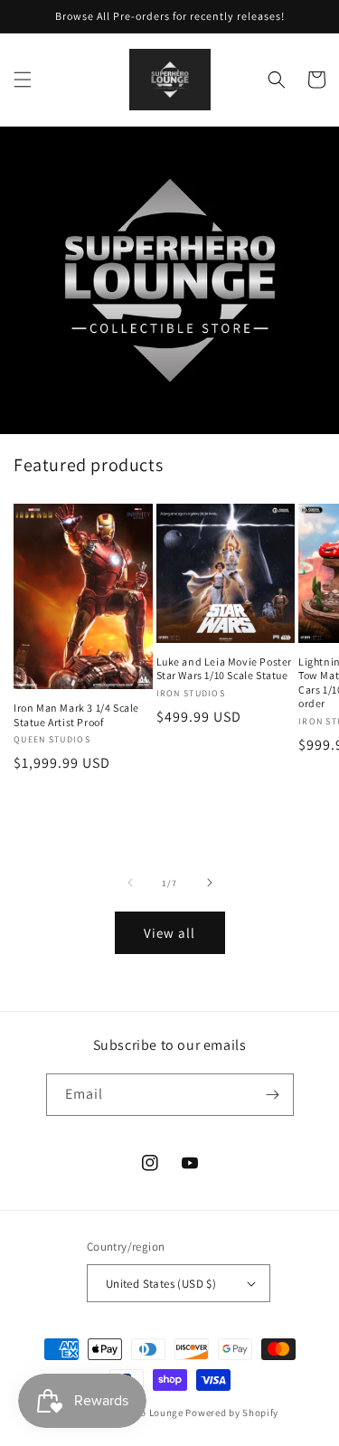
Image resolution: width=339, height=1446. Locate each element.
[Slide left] (130, 883)
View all (169, 932)
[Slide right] (210, 883)
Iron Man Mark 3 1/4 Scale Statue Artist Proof (76, 715)
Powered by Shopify (231, 1412)
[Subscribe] (273, 1094)
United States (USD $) (161, 1283)
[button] (22, 79)
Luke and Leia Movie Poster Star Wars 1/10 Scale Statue (224, 669)
